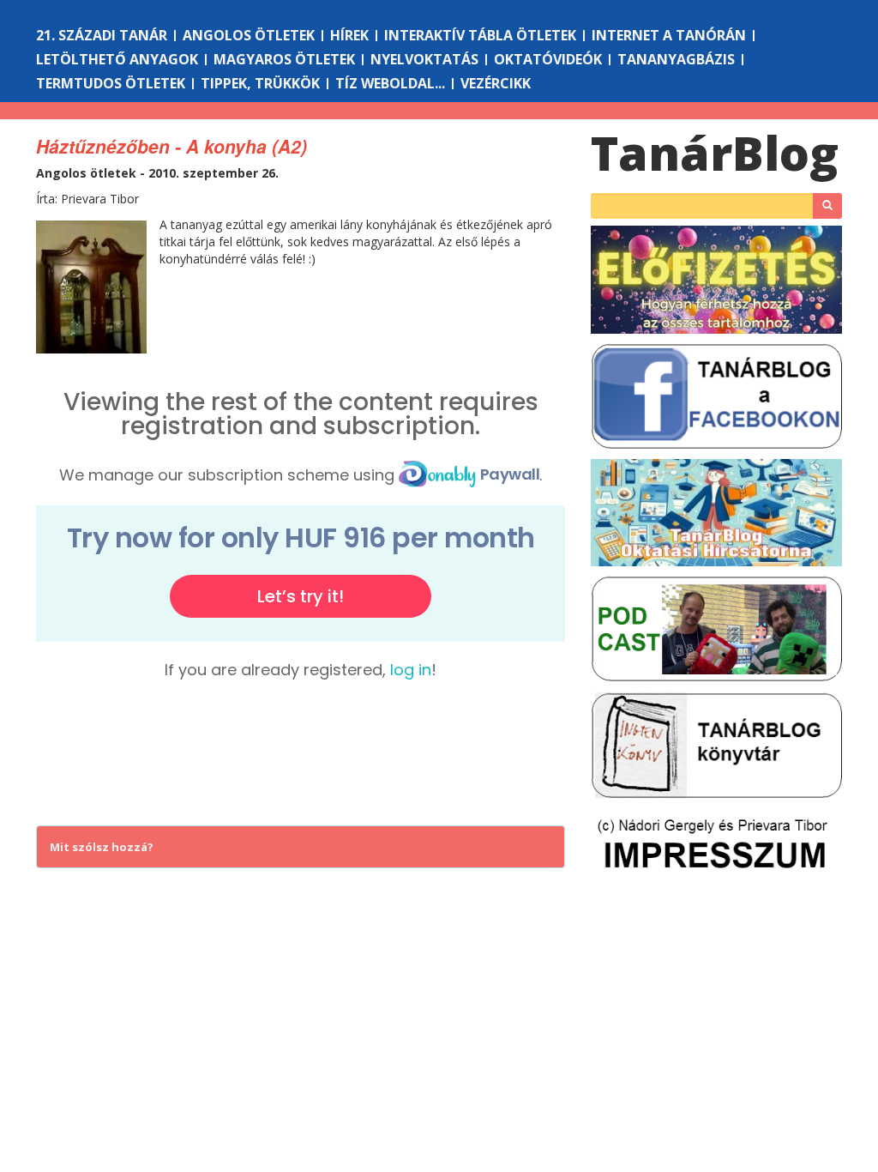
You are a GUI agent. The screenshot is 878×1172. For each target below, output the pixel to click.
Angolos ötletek (249, 35)
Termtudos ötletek (110, 83)
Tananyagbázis (676, 59)
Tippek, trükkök (260, 83)
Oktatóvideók (548, 59)
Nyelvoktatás (424, 59)
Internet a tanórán (669, 35)
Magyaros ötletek (284, 59)
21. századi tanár (101, 35)
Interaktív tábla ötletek (480, 35)
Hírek (349, 35)
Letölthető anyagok (117, 59)
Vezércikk (495, 83)
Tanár (715, 152)
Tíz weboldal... (390, 83)
